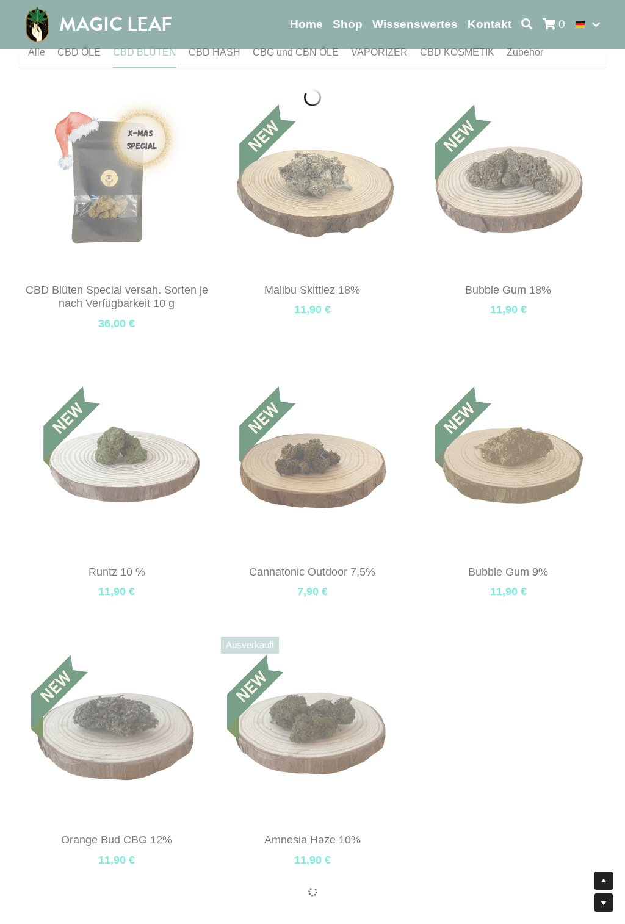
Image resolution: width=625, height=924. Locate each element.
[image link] (37, 23)
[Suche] (527, 24)
